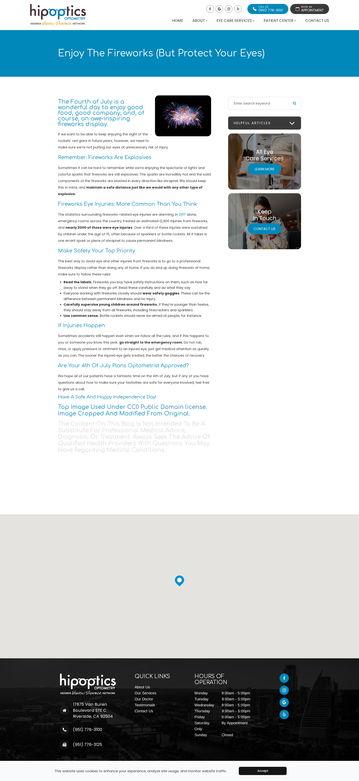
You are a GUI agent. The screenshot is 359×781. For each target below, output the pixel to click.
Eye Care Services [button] (234, 20)
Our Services (145, 693)
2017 (182, 214)
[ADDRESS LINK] (72, 704)
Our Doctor (144, 699)
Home (177, 20)
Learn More (264, 169)
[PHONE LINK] (70, 728)
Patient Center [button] (278, 20)
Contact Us (317, 20)
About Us (142, 687)
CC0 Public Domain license (166, 407)
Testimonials (145, 705)
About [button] (198, 20)
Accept (262, 771)
